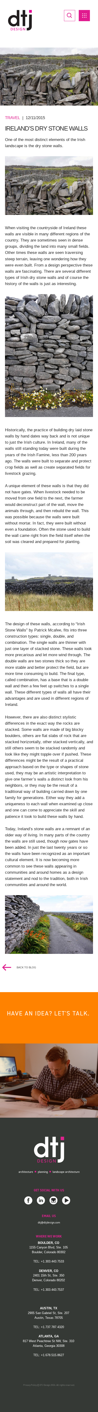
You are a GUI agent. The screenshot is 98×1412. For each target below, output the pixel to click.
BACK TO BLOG (26, 967)
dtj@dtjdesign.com (49, 1222)
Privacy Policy (30, 1385)
